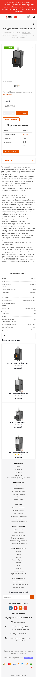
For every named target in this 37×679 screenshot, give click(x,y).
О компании (18, 467)
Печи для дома (18, 526)
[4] (9, 81)
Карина (18, 557)
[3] (7, 81)
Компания (18, 463)
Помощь (18, 486)
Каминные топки (18, 508)
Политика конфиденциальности (18, 478)
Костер (25, 134)
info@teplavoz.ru (20, 622)
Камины (18, 504)
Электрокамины (18, 511)
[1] (4, 81)
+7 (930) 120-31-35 (25, 618)
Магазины (18, 475)
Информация (18, 482)
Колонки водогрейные (18, 541)
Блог (18, 497)
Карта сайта (18, 500)
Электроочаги (18, 519)
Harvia (18, 552)
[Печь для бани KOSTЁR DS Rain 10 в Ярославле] (18, 58)
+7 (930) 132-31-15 (11, 618)
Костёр (18, 563)
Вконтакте (11, 608)
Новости (18, 472)
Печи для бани (18, 578)
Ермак (18, 568)
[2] (5, 81)
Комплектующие (18, 571)
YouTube (16, 608)
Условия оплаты (18, 489)
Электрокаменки (18, 548)
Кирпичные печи (18, 535)
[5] (11, 81)
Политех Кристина (18, 560)
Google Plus (25, 608)
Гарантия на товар (18, 494)
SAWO (18, 554)
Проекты (18, 469)
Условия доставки (18, 491)
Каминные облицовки (18, 516)
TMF (18, 565)
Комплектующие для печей (18, 585)
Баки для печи (18, 587)
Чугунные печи (18, 530)
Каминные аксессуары (18, 522)
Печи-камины (19, 532)
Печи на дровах (18, 582)
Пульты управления (18, 574)
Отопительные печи (18, 538)
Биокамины (18, 513)
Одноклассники (20, 608)
